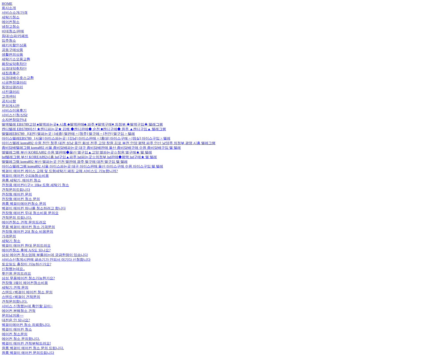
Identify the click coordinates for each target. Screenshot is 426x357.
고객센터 (9, 96)
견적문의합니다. (15, 301)
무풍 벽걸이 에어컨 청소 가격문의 (28, 227)
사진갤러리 (11, 92)
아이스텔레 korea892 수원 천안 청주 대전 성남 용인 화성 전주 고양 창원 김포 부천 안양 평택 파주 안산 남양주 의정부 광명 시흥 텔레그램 (108, 143)
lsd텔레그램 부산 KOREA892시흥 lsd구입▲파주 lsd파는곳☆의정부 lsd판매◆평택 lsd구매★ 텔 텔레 (79, 157)
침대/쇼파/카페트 (15, 36)
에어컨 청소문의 (15, 334)
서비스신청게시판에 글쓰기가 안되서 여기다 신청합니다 (46, 259)
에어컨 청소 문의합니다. (21, 339)
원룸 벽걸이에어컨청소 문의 (24, 203)
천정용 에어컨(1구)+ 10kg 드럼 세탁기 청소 (35, 185)
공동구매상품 (12, 50)
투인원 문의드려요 (16, 273)
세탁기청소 (11, 17)
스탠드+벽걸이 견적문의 (21, 297)
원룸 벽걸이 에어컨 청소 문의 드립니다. (33, 348)
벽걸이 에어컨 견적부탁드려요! (26, 343)
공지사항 (9, 101)
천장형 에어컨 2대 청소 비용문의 (27, 231)
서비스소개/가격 (15, 12)
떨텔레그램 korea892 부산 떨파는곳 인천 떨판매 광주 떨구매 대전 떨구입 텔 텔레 (65, 162)
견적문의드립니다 (16, 189)
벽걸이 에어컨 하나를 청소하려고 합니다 (34, 208)
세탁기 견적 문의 (15, 287)
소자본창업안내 (14, 120)
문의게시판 (11, 106)
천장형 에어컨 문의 (17, 194)
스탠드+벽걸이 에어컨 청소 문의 (27, 292)
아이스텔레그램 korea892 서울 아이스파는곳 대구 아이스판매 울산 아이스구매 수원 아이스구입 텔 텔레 (82, 166)
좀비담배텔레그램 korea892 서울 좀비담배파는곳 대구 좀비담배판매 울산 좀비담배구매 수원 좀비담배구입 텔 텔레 (91, 148)
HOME (7, 4)
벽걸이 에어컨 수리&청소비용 (25, 176)
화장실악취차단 (14, 64)
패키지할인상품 (14, 45)
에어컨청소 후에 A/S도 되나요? (26, 250)
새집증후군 (11, 73)
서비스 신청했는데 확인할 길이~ (27, 306)
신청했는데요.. (13, 269)
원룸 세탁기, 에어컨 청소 (21, 180)
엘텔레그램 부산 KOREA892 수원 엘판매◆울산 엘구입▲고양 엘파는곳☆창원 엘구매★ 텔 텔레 (77, 152)
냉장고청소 (11, 26)
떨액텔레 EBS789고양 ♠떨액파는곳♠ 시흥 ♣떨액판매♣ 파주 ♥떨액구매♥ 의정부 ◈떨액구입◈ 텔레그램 (82, 124)
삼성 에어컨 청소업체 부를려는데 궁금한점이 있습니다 (45, 255)
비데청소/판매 (13, 31)
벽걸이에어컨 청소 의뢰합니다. (26, 325)
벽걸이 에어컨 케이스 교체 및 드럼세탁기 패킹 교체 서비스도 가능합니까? (60, 171)
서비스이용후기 (14, 110)
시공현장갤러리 (14, 82)
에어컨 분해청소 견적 (19, 311)
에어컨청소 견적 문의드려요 (24, 222)
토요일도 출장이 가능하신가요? (26, 264)
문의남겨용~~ (13, 315)
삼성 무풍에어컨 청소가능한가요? (28, 278)
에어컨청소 (11, 22)
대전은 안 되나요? (16, 320)
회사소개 (9, 8)
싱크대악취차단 (14, 68)
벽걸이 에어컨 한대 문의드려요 (26, 245)
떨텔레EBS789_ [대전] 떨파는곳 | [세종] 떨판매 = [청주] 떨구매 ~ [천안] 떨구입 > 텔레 (68, 134)
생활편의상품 (12, 54)
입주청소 (9, 40)
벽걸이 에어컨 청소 (17, 329)
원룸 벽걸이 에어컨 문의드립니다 (28, 353)
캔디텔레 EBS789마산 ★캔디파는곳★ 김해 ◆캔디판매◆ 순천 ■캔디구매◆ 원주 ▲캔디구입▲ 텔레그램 (84, 129)
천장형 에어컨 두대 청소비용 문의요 (30, 213)
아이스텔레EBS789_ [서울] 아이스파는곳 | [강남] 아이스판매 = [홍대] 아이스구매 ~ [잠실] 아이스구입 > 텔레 (86, 138)
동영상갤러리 (12, 87)
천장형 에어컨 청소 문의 (21, 199)
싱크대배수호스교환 (18, 78)
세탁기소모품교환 (16, 59)
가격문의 (9, 236)
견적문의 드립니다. (17, 217)
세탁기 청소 (11, 241)
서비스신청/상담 (15, 115)
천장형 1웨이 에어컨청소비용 (25, 283)
